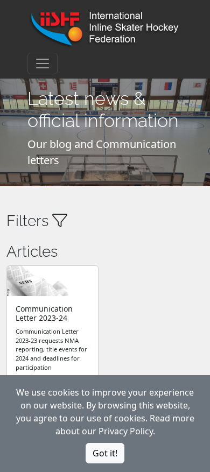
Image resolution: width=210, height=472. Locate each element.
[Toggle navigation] (42, 63)
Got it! (105, 453)
